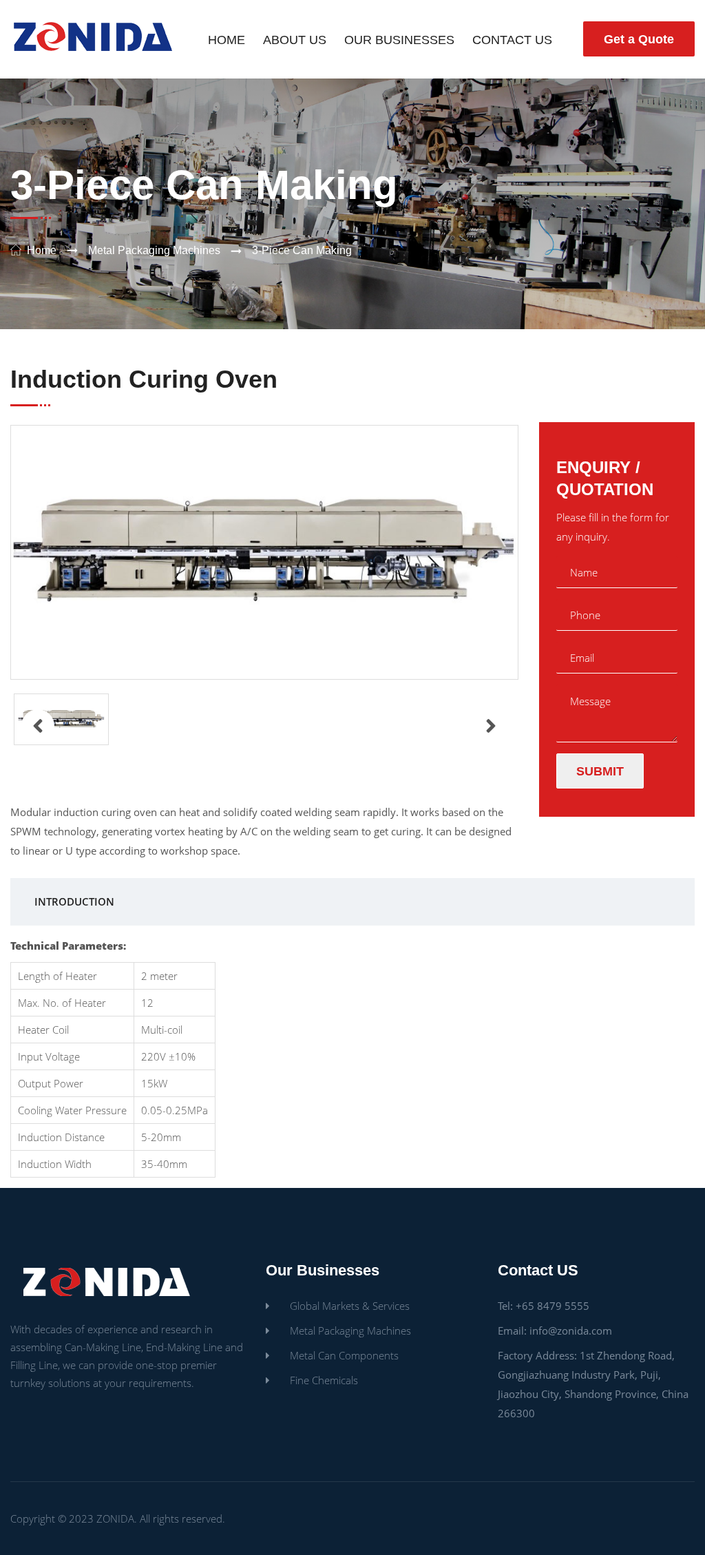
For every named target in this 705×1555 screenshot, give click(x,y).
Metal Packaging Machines (154, 250)
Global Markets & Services (350, 1306)
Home (226, 40)
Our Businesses (399, 40)
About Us (294, 40)
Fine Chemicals (324, 1380)
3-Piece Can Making (302, 250)
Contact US (512, 40)
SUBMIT (600, 771)
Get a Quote (639, 39)
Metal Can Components (344, 1355)
